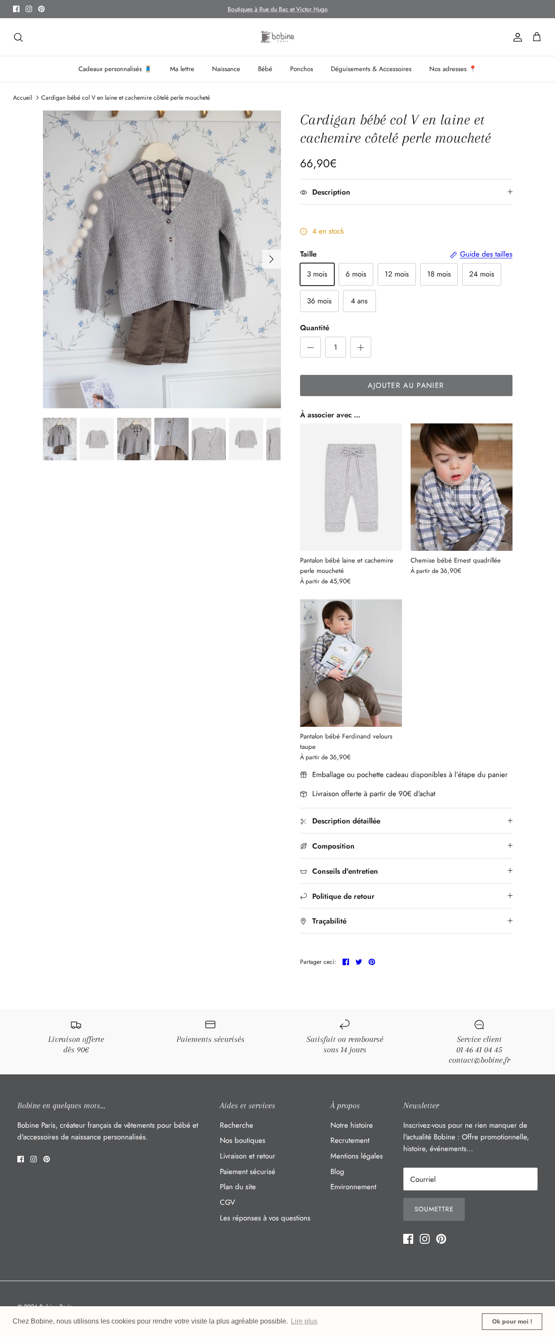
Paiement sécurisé (247, 1171)
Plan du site (238, 1186)
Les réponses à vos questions (265, 1218)
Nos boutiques (242, 1140)
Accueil (22, 97)
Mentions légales (356, 1156)
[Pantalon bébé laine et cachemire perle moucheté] (351, 487)
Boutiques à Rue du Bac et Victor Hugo (278, 9)
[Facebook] (16, 9)
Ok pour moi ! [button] (512, 1321)
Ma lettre (182, 69)
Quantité (314, 328)
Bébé (265, 69)
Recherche (236, 1125)
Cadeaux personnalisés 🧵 (115, 69)
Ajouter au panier (406, 385)
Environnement (353, 1186)
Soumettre (434, 1209)
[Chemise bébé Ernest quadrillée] (462, 487)
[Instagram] (29, 9)
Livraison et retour (247, 1156)
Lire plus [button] (304, 1321)
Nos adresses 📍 (453, 69)
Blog (337, 1171)
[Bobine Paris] (277, 37)
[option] (162, 259)
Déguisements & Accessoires (371, 69)
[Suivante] (271, 259)
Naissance (226, 69)
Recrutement (349, 1140)
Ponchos (301, 69)
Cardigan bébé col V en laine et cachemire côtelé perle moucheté (125, 97)
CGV (227, 1202)
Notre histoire (351, 1125)
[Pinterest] (41, 9)
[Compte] (516, 37)
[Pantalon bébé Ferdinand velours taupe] (351, 663)
